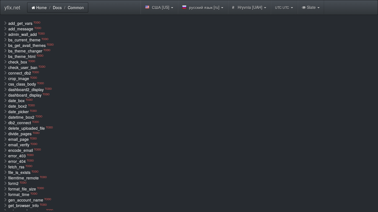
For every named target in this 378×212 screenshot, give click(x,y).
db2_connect (23, 122)
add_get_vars (24, 23)
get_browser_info (27, 205)
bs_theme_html (25, 56)
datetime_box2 (25, 117)
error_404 (21, 161)
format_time (22, 194)
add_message (24, 28)
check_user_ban (26, 67)
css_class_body (26, 84)
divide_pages (24, 133)
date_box (20, 100)
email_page (22, 139)
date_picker (22, 111)
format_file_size (26, 189)
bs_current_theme (28, 40)
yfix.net (12, 7)
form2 (17, 183)
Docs (57, 7)
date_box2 (21, 106)
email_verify (22, 144)
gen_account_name (29, 200)
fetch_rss (20, 166)
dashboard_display (29, 95)
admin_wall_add (26, 34)
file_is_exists (23, 172)
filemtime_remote (27, 178)
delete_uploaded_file (30, 128)
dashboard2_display (30, 89)
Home (41, 7)
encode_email (24, 150)
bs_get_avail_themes (31, 45)
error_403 (21, 155)
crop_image (22, 78)
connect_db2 (23, 73)
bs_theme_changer (29, 51)
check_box (21, 62)
